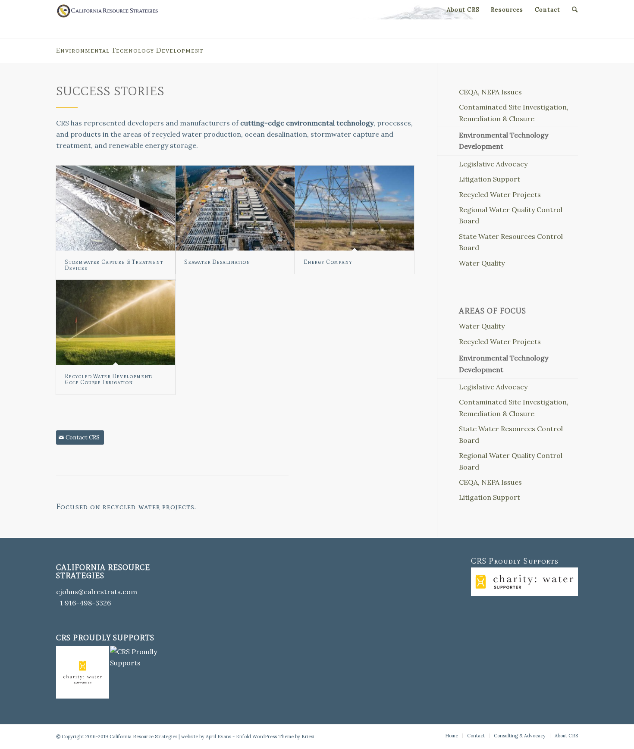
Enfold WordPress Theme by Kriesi (275, 736)
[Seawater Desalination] (235, 208)
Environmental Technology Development (129, 50)
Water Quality (482, 263)
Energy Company (328, 262)
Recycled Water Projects (500, 194)
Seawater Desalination (217, 262)
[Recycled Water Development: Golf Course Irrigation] (115, 322)
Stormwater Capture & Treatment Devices (114, 265)
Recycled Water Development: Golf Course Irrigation (109, 379)
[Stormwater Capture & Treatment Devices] (115, 208)
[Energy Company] (354, 208)
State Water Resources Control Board (511, 242)
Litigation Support (489, 179)
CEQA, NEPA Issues (490, 92)
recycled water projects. (149, 506)
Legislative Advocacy (493, 164)
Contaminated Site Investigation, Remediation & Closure (513, 112)
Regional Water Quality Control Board (510, 215)
